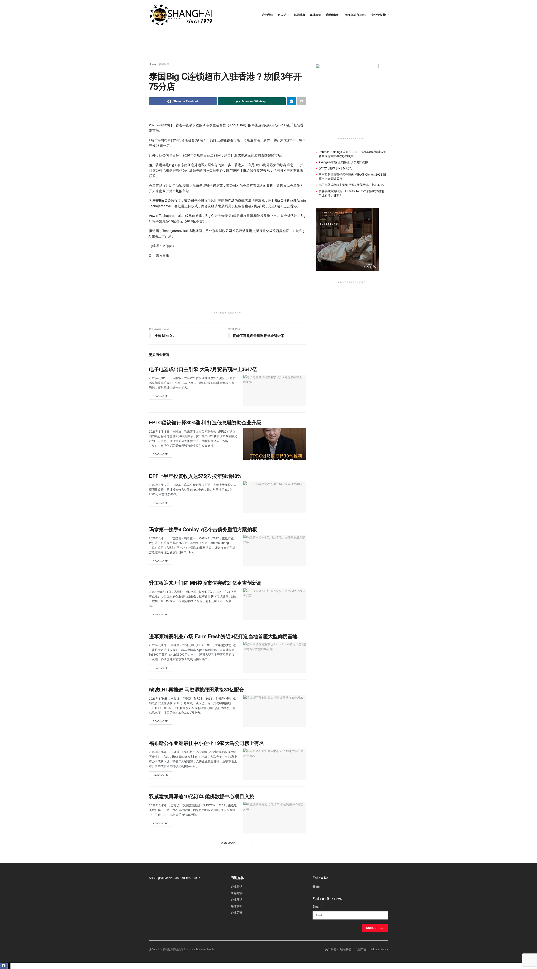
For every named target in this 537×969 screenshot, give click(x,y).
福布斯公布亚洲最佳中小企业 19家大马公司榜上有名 (206, 742)
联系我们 (345, 949)
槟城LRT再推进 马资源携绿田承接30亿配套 (196, 689)
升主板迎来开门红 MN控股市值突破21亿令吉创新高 (205, 582)
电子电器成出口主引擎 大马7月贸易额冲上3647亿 (203, 369)
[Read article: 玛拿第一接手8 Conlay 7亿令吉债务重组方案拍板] (274, 550)
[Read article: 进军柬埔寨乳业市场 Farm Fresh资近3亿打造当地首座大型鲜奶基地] (274, 657)
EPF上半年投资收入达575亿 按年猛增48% (195, 475)
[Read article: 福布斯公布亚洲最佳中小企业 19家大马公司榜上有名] (274, 764)
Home (152, 64)
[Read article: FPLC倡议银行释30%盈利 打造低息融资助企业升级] (274, 444)
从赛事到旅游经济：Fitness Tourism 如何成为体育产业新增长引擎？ (352, 193)
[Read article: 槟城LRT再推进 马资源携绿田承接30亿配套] (274, 711)
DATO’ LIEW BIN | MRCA (335, 168)
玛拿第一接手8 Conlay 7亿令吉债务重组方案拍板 (203, 529)
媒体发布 (316, 15)
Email (318, 906)
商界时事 (299, 15)
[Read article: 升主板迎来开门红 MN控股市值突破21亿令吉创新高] (274, 604)
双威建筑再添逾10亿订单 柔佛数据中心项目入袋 (201, 796)
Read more (162, 395)
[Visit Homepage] (180, 15)
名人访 (282, 15)
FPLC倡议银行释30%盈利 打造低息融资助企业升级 (205, 422)
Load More (228, 843)
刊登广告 (360, 949)
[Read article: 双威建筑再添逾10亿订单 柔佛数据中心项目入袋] (274, 817)
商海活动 (332, 15)
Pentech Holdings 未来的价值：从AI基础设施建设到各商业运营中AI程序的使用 (353, 154)
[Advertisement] (268, 46)
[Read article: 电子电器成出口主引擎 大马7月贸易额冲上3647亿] (274, 390)
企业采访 (236, 886)
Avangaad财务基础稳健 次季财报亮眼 (343, 162)
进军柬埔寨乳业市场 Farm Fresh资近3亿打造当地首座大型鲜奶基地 (223, 636)
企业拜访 (236, 899)
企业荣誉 (236, 912)
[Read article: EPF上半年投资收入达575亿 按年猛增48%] (274, 497)
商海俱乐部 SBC (355, 15)
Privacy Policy (379, 949)
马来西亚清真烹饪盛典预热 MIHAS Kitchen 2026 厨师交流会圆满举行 (352, 176)
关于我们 (267, 15)
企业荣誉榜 (378, 15)
